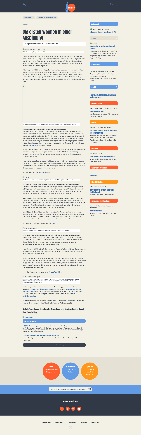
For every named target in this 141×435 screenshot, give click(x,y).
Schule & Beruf (28, 17)
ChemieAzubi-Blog (55, 272)
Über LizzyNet (46, 422)
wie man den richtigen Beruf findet (42, 289)
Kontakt (84, 422)
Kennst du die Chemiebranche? (46, 17)
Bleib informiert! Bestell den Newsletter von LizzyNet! (68, 389)
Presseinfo (72, 422)
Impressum (95, 422)
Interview (42, 172)
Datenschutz (59, 422)
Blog (53, 223)
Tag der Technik (34, 145)
